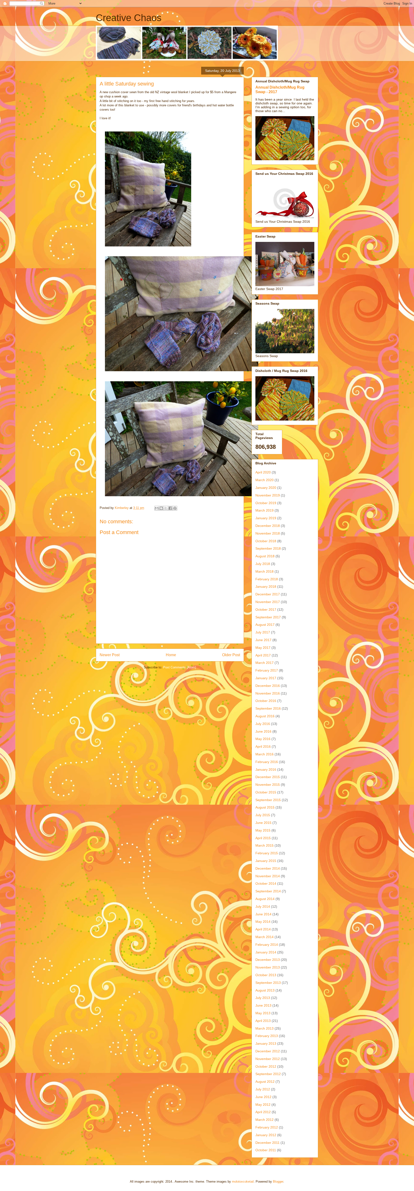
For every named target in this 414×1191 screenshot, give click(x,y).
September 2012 (268, 1074)
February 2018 (266, 579)
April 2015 (263, 838)
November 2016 (267, 693)
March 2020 (264, 480)
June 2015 (263, 823)
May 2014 (262, 921)
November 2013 (267, 967)
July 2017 (262, 632)
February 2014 (266, 944)
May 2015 (262, 830)
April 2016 (263, 746)
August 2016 (265, 716)
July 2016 (262, 724)
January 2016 (265, 769)
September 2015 (268, 800)
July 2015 (262, 815)
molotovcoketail (243, 1181)
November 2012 (267, 1059)
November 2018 (267, 533)
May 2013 (262, 1013)
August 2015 (265, 807)
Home (171, 655)
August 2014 (265, 899)
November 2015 (267, 784)
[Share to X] (165, 508)
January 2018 (265, 586)
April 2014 (263, 929)
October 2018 (265, 541)
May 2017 (262, 648)
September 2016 (268, 708)
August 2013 (265, 990)
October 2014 (265, 883)
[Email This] (156, 508)
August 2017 (265, 625)
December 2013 (267, 960)
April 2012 (263, 1112)
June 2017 (263, 640)
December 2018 (267, 526)
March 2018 (264, 571)
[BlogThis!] (161, 508)
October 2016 (265, 701)
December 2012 (267, 1051)
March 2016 (264, 754)
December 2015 (267, 777)
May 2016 (262, 739)
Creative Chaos (128, 17)
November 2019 (267, 495)
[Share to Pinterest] (174, 508)
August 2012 (265, 1081)
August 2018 (265, 556)
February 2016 (266, 762)
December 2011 (267, 1143)
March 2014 (264, 937)
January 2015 (265, 861)
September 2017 (268, 617)
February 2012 (266, 1127)
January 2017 (265, 678)
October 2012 (265, 1066)
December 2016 (267, 686)
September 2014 (268, 891)
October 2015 (265, 792)
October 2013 (265, 975)
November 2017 (267, 602)
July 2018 (262, 564)
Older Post (231, 655)
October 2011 (265, 1150)
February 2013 (266, 1036)
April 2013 (263, 1021)
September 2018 (268, 548)
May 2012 (262, 1104)
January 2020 (265, 488)
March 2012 (264, 1120)
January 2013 (265, 1043)
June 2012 (263, 1097)
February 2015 (266, 853)
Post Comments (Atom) (179, 667)
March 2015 (264, 845)
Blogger (278, 1181)
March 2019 (264, 510)
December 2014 (267, 868)
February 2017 (266, 670)
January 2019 (265, 518)
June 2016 (263, 731)
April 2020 (263, 472)
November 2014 (267, 876)
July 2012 (262, 1089)
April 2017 (263, 655)
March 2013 (264, 1028)
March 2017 (264, 663)
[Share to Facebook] (170, 508)
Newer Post (110, 655)
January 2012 (265, 1135)
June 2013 (263, 1005)
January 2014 (265, 952)
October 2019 (265, 503)
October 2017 (265, 609)
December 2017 (267, 594)
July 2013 (262, 998)
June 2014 (263, 914)
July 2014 (262, 906)
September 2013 (268, 983)
